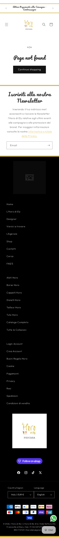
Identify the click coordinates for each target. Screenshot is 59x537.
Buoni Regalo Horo (17, 358)
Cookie (10, 366)
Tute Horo (12, 314)
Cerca (10, 256)
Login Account (15, 343)
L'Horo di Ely (13, 211)
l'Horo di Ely (16, 524)
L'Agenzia (12, 233)
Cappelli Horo (14, 292)
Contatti (11, 248)
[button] (6, 24)
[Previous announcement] (6, 8)
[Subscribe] (48, 145)
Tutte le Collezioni (16, 329)
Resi (9, 388)
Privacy (11, 381)
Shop (9, 241)
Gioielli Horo (13, 300)
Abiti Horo (12, 277)
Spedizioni (12, 395)
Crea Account (14, 351)
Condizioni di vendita (18, 403)
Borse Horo (13, 285)
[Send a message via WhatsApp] (53, 518)
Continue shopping (29, 69)
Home (10, 204)
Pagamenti (13, 373)
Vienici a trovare (16, 226)
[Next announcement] (53, 8)
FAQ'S (10, 263)
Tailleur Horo (14, 307)
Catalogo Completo (17, 322)
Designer (12, 219)
